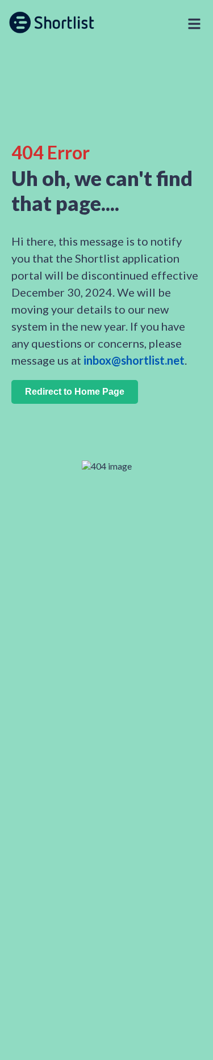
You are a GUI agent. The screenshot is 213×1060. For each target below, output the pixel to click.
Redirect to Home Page (74, 391)
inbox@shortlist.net (134, 360)
